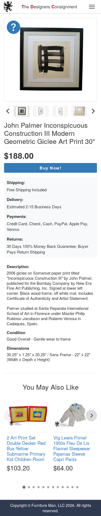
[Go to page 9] (63, 487)
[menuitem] (21, 111)
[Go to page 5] (43, 487)
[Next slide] (93, 111)
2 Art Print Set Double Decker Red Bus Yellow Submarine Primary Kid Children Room (26, 448)
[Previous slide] (9, 415)
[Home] (8, 6)
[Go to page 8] (58, 487)
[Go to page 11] (72, 487)
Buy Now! (50, 168)
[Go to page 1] (23, 487)
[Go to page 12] (77, 487)
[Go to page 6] (48, 487)
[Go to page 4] (38, 487)
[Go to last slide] (8, 111)
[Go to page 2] (29, 487)
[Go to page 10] (68, 487)
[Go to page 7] (53, 487)
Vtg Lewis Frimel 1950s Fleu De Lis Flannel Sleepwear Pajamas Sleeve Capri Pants (71, 448)
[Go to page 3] (34, 487)
